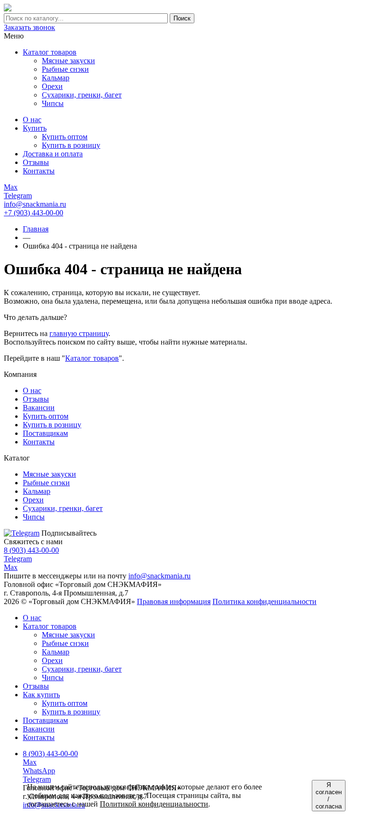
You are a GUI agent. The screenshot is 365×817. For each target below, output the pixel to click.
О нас (32, 390)
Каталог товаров (50, 52)
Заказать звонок (29, 27)
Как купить (41, 695)
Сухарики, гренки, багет (82, 669)
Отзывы (36, 399)
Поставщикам (45, 433)
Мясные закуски (68, 635)
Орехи (52, 660)
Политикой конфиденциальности (154, 804)
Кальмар (55, 652)
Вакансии (39, 408)
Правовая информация (174, 601)
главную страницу (78, 333)
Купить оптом (45, 416)
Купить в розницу (52, 425)
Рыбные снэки (65, 643)
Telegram (18, 559)
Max (11, 567)
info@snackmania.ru (35, 204)
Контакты (39, 442)
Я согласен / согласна (329, 795)
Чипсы (53, 677)
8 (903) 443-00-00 (31, 550)
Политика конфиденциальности (264, 601)
